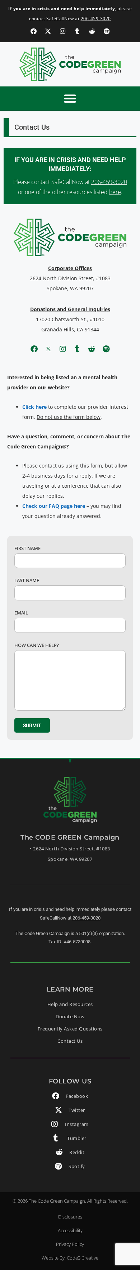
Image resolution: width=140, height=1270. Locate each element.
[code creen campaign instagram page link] (62, 31)
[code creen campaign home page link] (70, 64)
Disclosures (70, 1216)
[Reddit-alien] (91, 349)
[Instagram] (63, 349)
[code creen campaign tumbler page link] (77, 31)
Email (21, 612)
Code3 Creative (82, 1258)
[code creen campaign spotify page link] (106, 31)
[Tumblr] (77, 349)
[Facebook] (34, 349)
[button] (70, 98)
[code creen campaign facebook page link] (33, 31)
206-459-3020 (96, 18)
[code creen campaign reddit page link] (92, 31)
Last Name (26, 580)
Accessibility (70, 1230)
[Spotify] (106, 349)
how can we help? (36, 645)
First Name (27, 548)
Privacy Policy (70, 1244)
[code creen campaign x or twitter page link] (48, 31)
